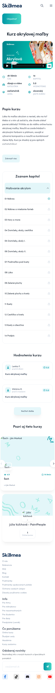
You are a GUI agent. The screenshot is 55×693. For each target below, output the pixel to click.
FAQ (4, 568)
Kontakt (5, 576)
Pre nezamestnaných (11, 610)
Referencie (7, 565)
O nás (5, 561)
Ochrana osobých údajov (13, 588)
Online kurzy (7, 632)
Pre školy (6, 618)
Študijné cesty (8, 636)
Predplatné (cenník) (11, 622)
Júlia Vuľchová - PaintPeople (27, 524)
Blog (4, 572)
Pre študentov (8, 614)
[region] (27, 463)
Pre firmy (6, 602)
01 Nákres (10, 198)
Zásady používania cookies (14, 592)
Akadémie (6, 640)
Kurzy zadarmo (9, 644)
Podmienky (7, 580)
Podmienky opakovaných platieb (17, 584)
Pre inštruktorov (9, 606)
